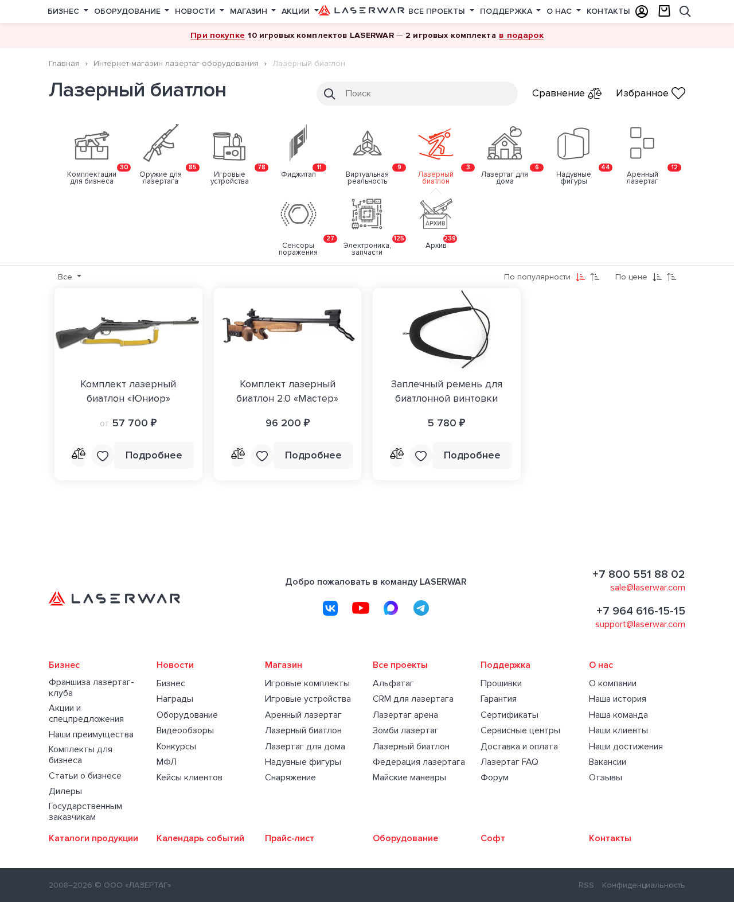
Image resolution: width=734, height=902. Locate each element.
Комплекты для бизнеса (80, 755)
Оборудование (128, 11)
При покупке (217, 35)
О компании (613, 683)
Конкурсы (176, 746)
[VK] (330, 608)
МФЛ (167, 762)
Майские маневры (409, 777)
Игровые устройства (308, 699)
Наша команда (618, 715)
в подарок (521, 35)
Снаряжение (290, 777)
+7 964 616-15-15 (640, 611)
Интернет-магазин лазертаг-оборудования (176, 63)
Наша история (617, 699)
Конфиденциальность (643, 885)
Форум (495, 777)
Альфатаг (393, 683)
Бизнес (64, 11)
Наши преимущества (91, 734)
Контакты (608, 11)
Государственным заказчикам (85, 812)
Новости (196, 11)
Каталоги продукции (93, 838)
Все (66, 277)
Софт (493, 838)
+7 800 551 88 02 (638, 574)
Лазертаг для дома (305, 746)
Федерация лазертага (419, 762)
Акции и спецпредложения (86, 714)
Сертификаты (509, 715)
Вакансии (607, 762)
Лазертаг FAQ (509, 762)
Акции (297, 11)
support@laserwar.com (640, 624)
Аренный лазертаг (303, 715)
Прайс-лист (289, 838)
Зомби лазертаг (406, 730)
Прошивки (501, 683)
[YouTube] (360, 608)
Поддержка (507, 11)
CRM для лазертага (413, 699)
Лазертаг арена (405, 715)
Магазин (250, 11)
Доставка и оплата (519, 746)
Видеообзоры (185, 730)
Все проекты (437, 11)
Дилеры (65, 791)
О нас (560, 11)
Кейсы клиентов (189, 777)
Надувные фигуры (303, 762)
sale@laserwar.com (647, 587)
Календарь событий (200, 838)
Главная (64, 63)
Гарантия (499, 699)
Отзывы (605, 777)
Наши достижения (626, 746)
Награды (175, 699)
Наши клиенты (618, 730)
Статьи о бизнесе (85, 776)
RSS (586, 885)
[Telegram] (421, 608)
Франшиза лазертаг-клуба (91, 688)
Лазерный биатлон (303, 730)
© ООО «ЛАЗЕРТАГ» (133, 885)
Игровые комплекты (307, 683)
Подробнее (154, 455)
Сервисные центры (520, 730)
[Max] (391, 608)
